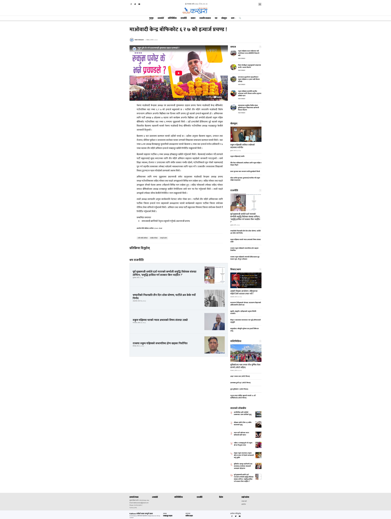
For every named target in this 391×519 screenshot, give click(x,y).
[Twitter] (135, 4)
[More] (260, 46)
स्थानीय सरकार (205, 18)
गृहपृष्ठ (151, 18)
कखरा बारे (244, 501)
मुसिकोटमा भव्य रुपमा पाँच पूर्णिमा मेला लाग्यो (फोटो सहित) (245, 366)
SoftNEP (132, 518)
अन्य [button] (232, 18)
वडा (216, 18)
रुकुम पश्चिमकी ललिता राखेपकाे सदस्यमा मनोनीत (242, 146)
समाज (193, 18)
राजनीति (184, 18)
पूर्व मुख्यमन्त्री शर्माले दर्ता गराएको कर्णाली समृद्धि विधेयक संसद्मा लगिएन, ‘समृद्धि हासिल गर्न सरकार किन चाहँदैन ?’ (245, 218)
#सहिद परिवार (154, 238)
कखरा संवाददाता (139, 40)
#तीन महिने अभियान (143, 238)
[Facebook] (131, 4)
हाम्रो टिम (244, 504)
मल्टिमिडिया (172, 18)
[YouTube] (139, 4)
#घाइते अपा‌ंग (163, 238)
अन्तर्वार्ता (161, 18)
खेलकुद (224, 18)
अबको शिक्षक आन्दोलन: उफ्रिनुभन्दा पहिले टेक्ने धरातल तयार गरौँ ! (244, 292)
